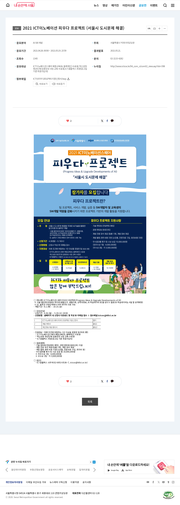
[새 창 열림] (168, 491)
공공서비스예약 (55, 469)
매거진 (115, 5)
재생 (94, 462)
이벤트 (154, 5)
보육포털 (71, 469)
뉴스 (96, 5)
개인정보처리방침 (14, 482)
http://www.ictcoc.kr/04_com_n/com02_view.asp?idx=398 (137, 66)
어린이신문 (128, 5)
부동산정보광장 (37, 469)
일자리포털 (84, 469)
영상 (105, 5)
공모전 (142, 5)
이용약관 (75, 482)
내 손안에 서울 (24, 4)
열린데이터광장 (18, 469)
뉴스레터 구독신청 (58, 482)
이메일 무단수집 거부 (36, 482)
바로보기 (43, 83)
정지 (90, 462)
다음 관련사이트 (94, 470)
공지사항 (87, 482)
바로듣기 (60, 83)
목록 (90, 402)
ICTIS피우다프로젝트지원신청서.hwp (49, 78)
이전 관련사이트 (7, 470)
